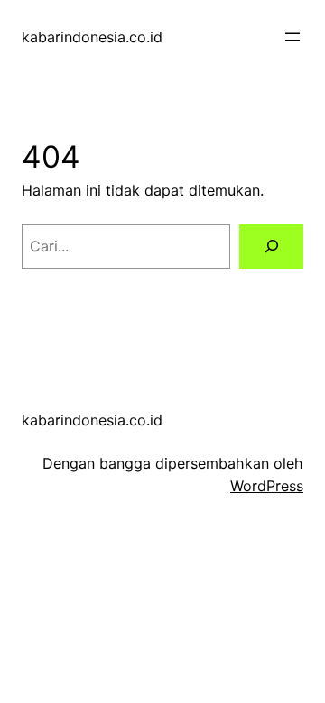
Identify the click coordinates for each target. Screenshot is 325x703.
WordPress (266, 486)
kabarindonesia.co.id (92, 37)
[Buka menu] (292, 37)
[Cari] (271, 246)
